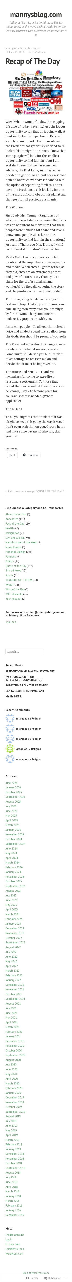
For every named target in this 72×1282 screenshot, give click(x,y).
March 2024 (12, 862)
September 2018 (15, 1168)
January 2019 (13, 1149)
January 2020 (13, 1093)
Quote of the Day (16, 566)
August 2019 (13, 1116)
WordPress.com (14, 1253)
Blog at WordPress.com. (36, 1272)
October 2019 (14, 1107)
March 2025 (12, 825)
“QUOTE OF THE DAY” (50, 491)
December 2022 (15, 928)
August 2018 (13, 1172)
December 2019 (15, 1097)
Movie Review (13, 547)
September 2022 (15, 942)
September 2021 (15, 998)
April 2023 (12, 909)
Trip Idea (11, 622)
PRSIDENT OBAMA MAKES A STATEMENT (30, 671)
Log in (9, 1239)
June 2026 (11, 783)
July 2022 (11, 952)
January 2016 (13, 1210)
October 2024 (14, 839)
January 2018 (13, 1196)
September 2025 (15, 797)
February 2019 (14, 1144)
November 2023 (15, 876)
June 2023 (11, 900)
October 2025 (14, 792)
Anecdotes (26, 48)
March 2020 (12, 1083)
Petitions (11, 556)
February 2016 (14, 1205)
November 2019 (15, 1102)
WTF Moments (14, 594)
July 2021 (11, 1008)
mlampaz (11, 48)
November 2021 (15, 989)
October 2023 (14, 881)
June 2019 (11, 1125)
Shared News (13, 570)
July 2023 (11, 895)
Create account (15, 1235)
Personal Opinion (15, 551)
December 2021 (15, 984)
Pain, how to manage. (21, 491)
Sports (9, 575)
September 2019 (15, 1111)
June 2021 (11, 1013)
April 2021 (12, 1022)
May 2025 (11, 815)
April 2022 (12, 966)
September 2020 (15, 1055)
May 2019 (11, 1130)
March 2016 (12, 1200)
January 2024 (13, 872)
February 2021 (14, 1031)
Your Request (13, 598)
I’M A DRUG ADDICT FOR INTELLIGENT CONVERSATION (24, 678)
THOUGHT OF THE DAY (19, 580)
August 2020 (13, 1060)
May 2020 (11, 1074)
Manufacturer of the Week (21, 542)
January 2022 (13, 980)
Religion (36, 718)
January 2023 (13, 923)
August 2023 (13, 890)
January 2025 (13, 829)
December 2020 (15, 1041)
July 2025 (11, 806)
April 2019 (12, 1135)
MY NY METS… (14, 696)
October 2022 (14, 938)
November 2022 (15, 933)
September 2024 (15, 843)
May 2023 (11, 905)
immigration (12, 533)
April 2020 (12, 1078)
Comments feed (15, 1249)
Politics (37, 48)
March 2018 (12, 1191)
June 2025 (11, 811)
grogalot (21, 749)
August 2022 (13, 947)
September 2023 (15, 886)
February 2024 (14, 867)
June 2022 (11, 956)
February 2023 (14, 919)
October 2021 (14, 994)
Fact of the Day (15, 523)
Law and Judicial (15, 537)
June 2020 (11, 1069)
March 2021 (12, 1027)
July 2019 (11, 1121)
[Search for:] (24, 651)
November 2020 (15, 1045)
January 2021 (13, 1036)
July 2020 (11, 1064)
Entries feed (13, 1244)
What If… (11, 584)
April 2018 (12, 1186)
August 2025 (13, 801)
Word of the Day (15, 589)
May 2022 (11, 961)
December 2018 (15, 1154)
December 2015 (15, 1215)
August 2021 (13, 1003)
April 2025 (12, 820)
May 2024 (11, 853)
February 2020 (14, 1088)
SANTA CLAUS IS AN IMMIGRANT (25, 691)
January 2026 (13, 787)
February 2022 (14, 975)
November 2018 (15, 1158)
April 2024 (12, 858)
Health (10, 528)
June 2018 (11, 1182)
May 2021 (11, 1017)
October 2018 (14, 1163)
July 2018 (11, 1177)
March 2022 (12, 970)
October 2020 (14, 1050)
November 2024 (15, 834)
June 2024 (11, 848)
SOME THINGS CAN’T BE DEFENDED (27, 685)
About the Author (16, 514)
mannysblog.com (36, 14)
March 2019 (12, 1140)
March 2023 (12, 914)
